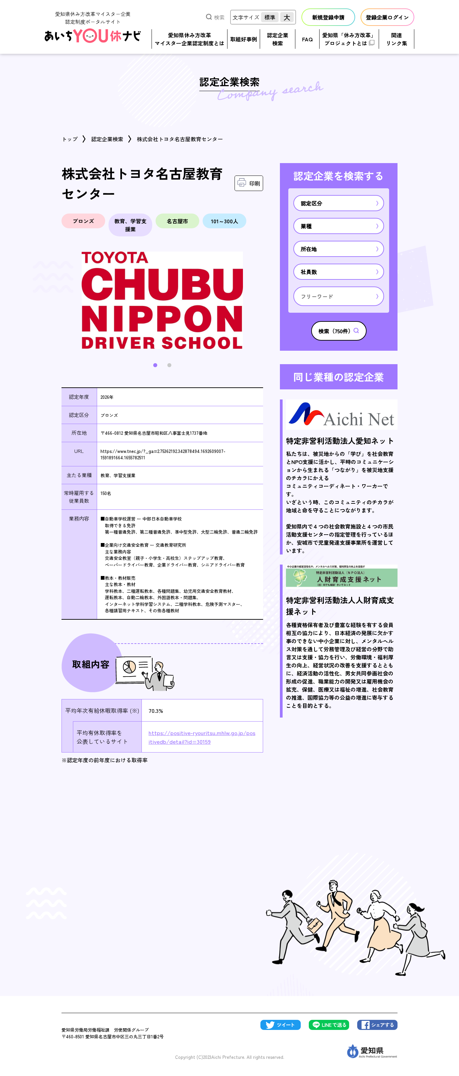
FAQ (307, 39)
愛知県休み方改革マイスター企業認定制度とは (189, 39)
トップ (69, 139)
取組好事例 (243, 39)
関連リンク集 (396, 39)
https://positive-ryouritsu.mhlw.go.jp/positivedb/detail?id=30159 (202, 736)
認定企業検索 (277, 39)
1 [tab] (155, 365)
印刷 (254, 183)
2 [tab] (169, 365)
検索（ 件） (336, 331)
